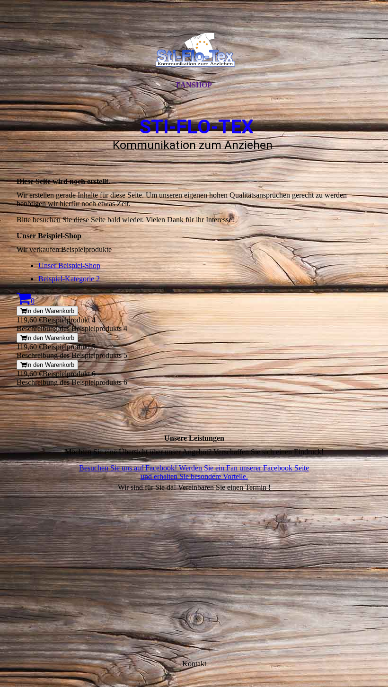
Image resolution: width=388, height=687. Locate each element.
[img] (194, 48)
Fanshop (194, 85)
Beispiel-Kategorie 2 (69, 279)
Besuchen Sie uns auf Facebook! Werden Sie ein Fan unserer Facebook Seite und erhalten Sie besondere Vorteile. (194, 472)
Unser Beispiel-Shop (69, 265)
